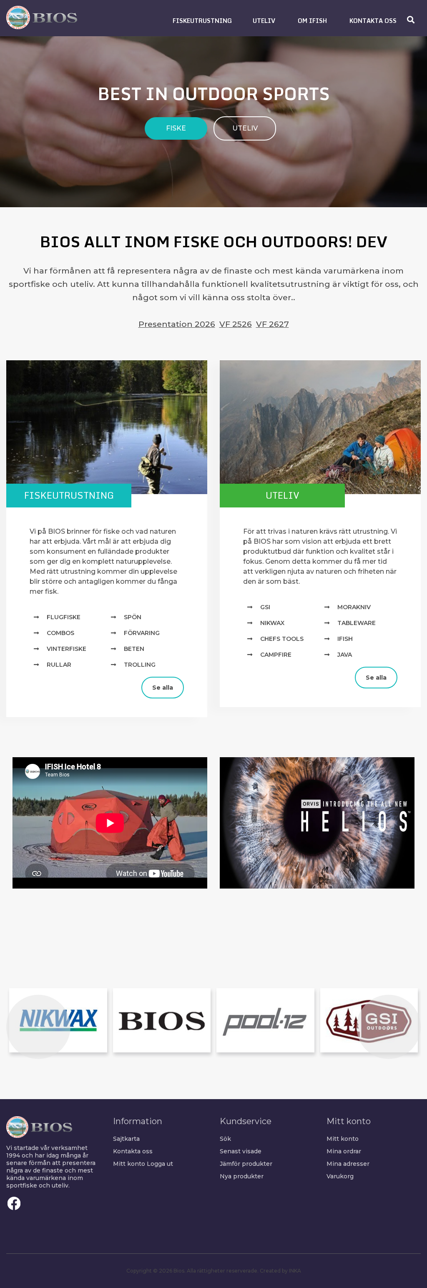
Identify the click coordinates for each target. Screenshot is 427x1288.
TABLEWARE (356, 623)
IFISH (345, 639)
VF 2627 (272, 324)
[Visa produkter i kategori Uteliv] (320, 427)
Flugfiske (63, 617)
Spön (132, 617)
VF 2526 (235, 324)
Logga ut (160, 1163)
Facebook (14, 1203)
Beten (134, 649)
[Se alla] (12, 680)
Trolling (140, 664)
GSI (265, 607)
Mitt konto (129, 1163)
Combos (60, 633)
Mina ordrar (344, 1151)
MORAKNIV (354, 607)
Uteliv (282, 495)
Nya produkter (242, 1176)
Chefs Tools (282, 639)
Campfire (275, 654)
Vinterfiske (66, 649)
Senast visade (240, 1151)
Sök (225, 1138)
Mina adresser (348, 1163)
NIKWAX (272, 623)
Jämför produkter (246, 1163)
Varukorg (340, 1176)
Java (344, 654)
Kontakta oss (133, 1151)
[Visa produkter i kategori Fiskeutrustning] (106, 427)
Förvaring (142, 633)
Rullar (59, 664)
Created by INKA (280, 1271)
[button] (202, 21)
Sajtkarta (126, 1138)
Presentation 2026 (176, 324)
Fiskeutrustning (69, 495)
